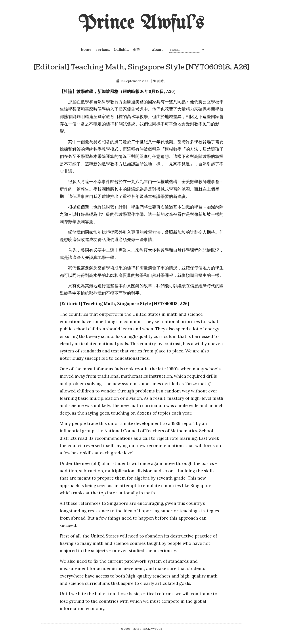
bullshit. (121, 49)
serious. (103, 49)
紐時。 (162, 81)
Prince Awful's (141, 23)
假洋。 (138, 49)
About (157, 49)
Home (86, 49)
